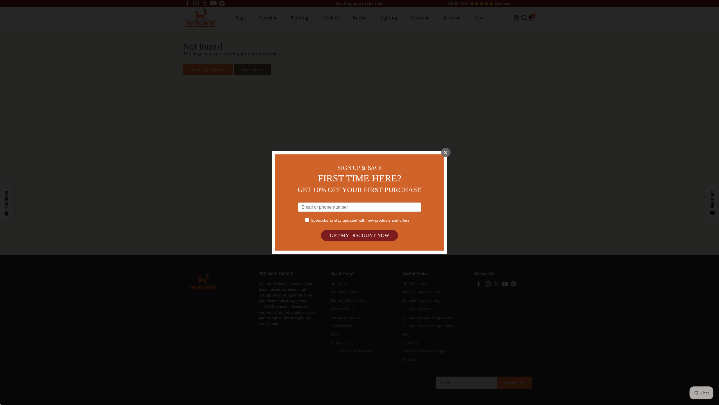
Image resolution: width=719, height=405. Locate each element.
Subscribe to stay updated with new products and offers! (361, 220)
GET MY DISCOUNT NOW (359, 235)
